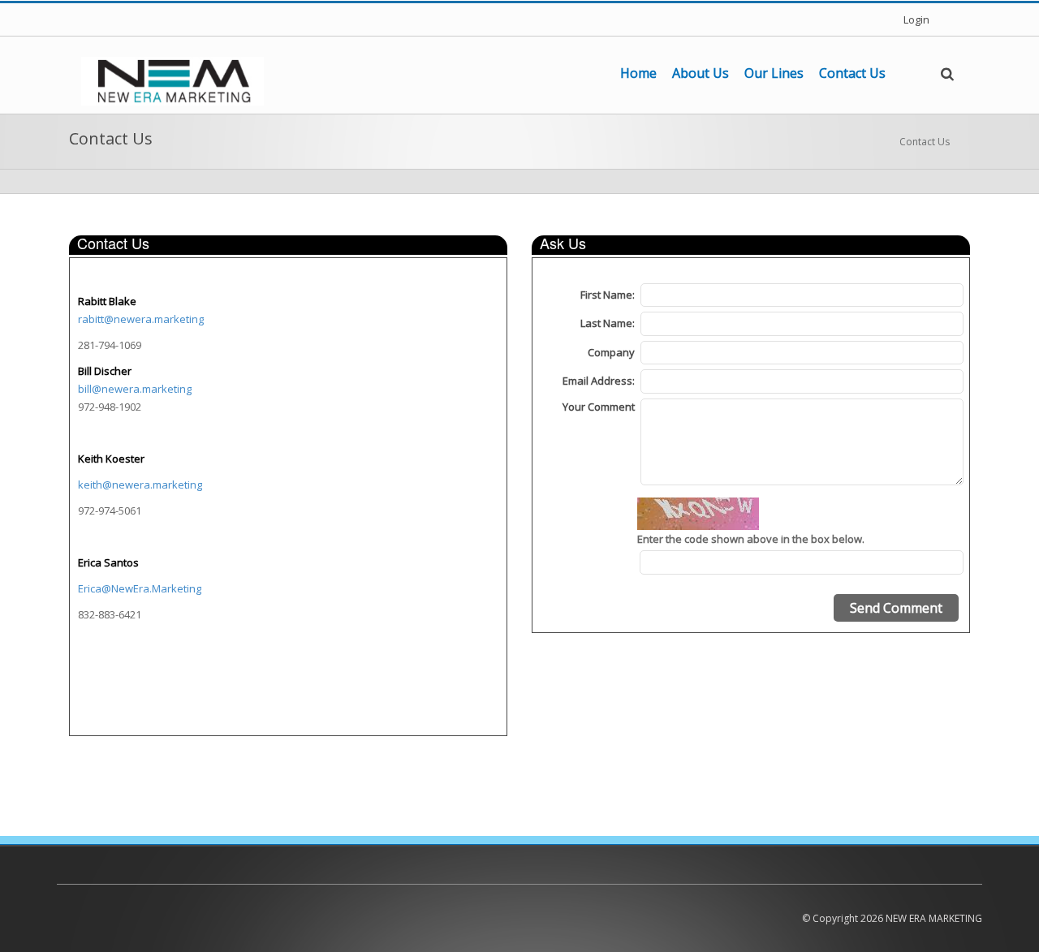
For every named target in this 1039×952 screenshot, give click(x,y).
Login (916, 19)
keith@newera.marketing (140, 484)
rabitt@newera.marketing (141, 319)
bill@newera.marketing (135, 388)
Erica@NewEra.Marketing (139, 588)
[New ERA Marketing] (172, 79)
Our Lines (774, 73)
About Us (700, 73)
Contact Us (852, 73)
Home (638, 73)
